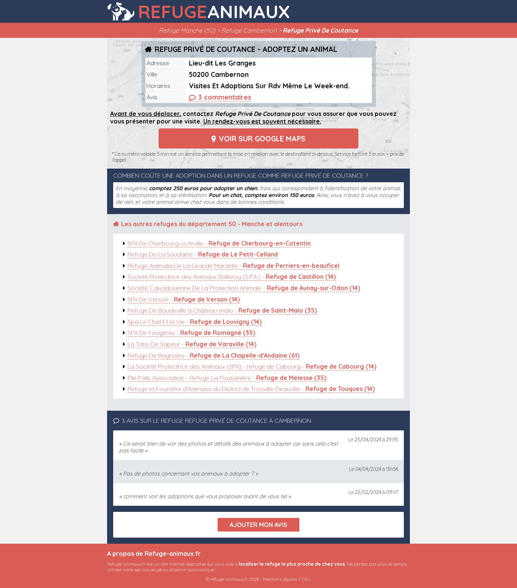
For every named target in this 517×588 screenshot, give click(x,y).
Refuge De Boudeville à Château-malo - (222, 310)
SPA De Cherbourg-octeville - (219, 243)
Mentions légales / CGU (287, 579)
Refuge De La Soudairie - (203, 254)
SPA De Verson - (184, 299)
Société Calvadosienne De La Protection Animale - (244, 288)
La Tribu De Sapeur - (192, 344)
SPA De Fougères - (191, 332)
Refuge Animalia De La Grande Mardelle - (233, 265)
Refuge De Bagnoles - (213, 355)
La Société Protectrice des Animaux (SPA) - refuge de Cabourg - (252, 366)
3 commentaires (224, 97)
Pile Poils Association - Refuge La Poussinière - (227, 378)
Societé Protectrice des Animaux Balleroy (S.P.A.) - (232, 276)
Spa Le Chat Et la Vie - (195, 321)
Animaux (214, 11)
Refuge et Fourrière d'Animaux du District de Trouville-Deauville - (251, 389)
